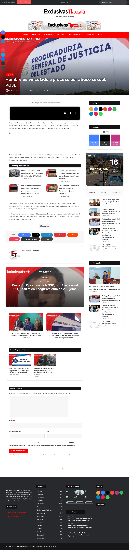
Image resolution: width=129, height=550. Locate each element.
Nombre (12, 420)
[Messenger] (3, 59)
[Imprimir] (3, 68)
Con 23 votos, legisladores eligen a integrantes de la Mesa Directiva (111, 202)
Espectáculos (41, 507)
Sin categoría (41, 538)
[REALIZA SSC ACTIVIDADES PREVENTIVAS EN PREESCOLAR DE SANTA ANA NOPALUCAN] (14, 173)
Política (90, 35)
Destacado (45, 277)
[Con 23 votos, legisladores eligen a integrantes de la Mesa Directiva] (94, 202)
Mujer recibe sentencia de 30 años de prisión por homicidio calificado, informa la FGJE (19, 370)
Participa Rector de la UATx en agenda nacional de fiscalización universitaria (111, 221)
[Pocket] (3, 50)
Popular (92, 192)
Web (47, 431)
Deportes (40, 494)
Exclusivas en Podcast (44, 510)
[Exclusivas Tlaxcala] (64, 13)
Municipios (48, 35)
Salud (39, 532)
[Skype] (3, 55)
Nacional (61, 35)
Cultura (39, 491)
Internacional (75, 35)
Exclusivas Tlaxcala (15, 91)
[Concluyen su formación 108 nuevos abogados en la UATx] (79, 503)
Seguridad (15, 42)
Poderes (39, 525)
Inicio (25, 35)
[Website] (23, 254)
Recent (103, 192)
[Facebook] (3, 32)
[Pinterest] (3, 46)
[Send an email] (21, 91)
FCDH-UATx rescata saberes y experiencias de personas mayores (111, 211)
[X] (3, 37)
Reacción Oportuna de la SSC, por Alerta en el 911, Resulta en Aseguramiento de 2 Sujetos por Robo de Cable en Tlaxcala (45, 288)
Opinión (39, 522)
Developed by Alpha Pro (51, 546)
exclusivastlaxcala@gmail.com (18, 512)
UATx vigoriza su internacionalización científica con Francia (109, 247)
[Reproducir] (70, 113)
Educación (35, 35)
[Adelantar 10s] (76, 113)
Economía (40, 500)
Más (100, 35)
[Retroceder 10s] (65, 113)
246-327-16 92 (12, 516)
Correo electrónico (15, 431)
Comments (116, 192)
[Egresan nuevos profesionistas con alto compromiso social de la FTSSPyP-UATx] (70, 503)
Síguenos (100, 504)
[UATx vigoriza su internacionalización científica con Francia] (94, 247)
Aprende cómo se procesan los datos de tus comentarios (55, 455)
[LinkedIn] (3, 41)
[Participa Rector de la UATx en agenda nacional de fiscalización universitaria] (94, 222)
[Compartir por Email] (3, 63)
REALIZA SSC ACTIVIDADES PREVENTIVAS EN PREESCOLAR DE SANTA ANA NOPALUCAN (32, 173)
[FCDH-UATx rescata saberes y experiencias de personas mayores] (94, 212)
